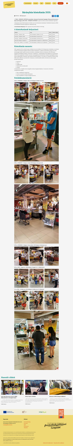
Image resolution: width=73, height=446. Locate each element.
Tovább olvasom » (52, 402)
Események (48, 3)
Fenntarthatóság (28, 3)
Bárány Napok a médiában (30, 396)
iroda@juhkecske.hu (7, 424)
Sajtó (41, 3)
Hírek (54, 3)
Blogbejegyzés (23, 15)
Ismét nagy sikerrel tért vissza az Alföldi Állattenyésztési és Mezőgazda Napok (9, 397)
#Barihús (60, 3)
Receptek (35, 3)
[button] (53, 16)
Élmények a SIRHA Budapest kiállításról (57, 396)
